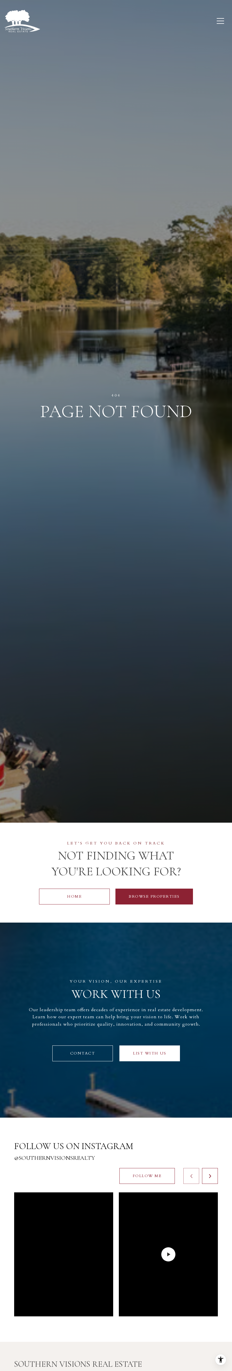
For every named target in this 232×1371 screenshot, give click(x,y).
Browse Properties (154, 896)
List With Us (149, 1053)
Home (74, 896)
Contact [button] (82, 1053)
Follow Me (147, 1175)
